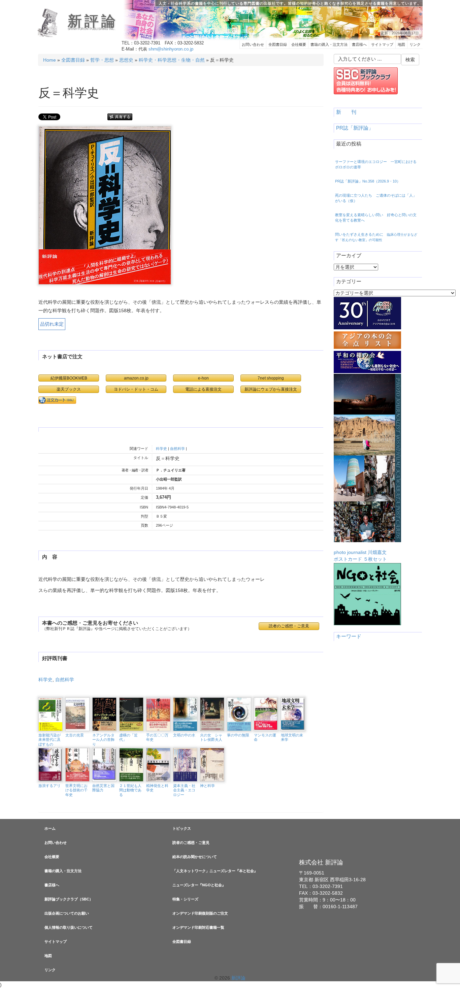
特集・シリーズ (185, 899)
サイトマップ (382, 44)
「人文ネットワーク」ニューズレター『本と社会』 (215, 871)
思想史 (126, 60)
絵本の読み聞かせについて (194, 857)
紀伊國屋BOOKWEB (69, 378)
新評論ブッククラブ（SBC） (68, 899)
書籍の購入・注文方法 (329, 44)
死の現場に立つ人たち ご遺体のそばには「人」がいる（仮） (376, 198)
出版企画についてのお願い (66, 913)
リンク (415, 44)
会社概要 (298, 44)
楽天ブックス (69, 389)
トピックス (181, 828)
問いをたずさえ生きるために (376, 237)
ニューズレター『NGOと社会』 (199, 885)
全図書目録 (277, 44)
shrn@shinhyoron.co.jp (171, 49)
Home (49, 60)
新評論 (93, 21)
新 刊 (346, 112)
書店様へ (359, 44)
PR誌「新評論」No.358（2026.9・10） (367, 181)
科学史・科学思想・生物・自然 (172, 60)
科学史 (161, 449)
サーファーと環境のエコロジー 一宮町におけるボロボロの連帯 (376, 164)
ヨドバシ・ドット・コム (136, 389)
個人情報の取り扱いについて (68, 927)
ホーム (50, 828)
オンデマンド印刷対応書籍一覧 (198, 927)
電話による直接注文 (203, 389)
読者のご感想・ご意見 (190, 843)
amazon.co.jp (136, 378)
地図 (401, 44)
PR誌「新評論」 (354, 128)
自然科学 (177, 449)
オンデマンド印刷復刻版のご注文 (200, 913)
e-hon (203, 378)
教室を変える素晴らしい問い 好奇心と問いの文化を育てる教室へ (376, 217)
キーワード (348, 636)
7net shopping (271, 378)
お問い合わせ (253, 44)
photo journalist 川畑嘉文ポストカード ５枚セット (360, 556)
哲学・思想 (102, 60)
